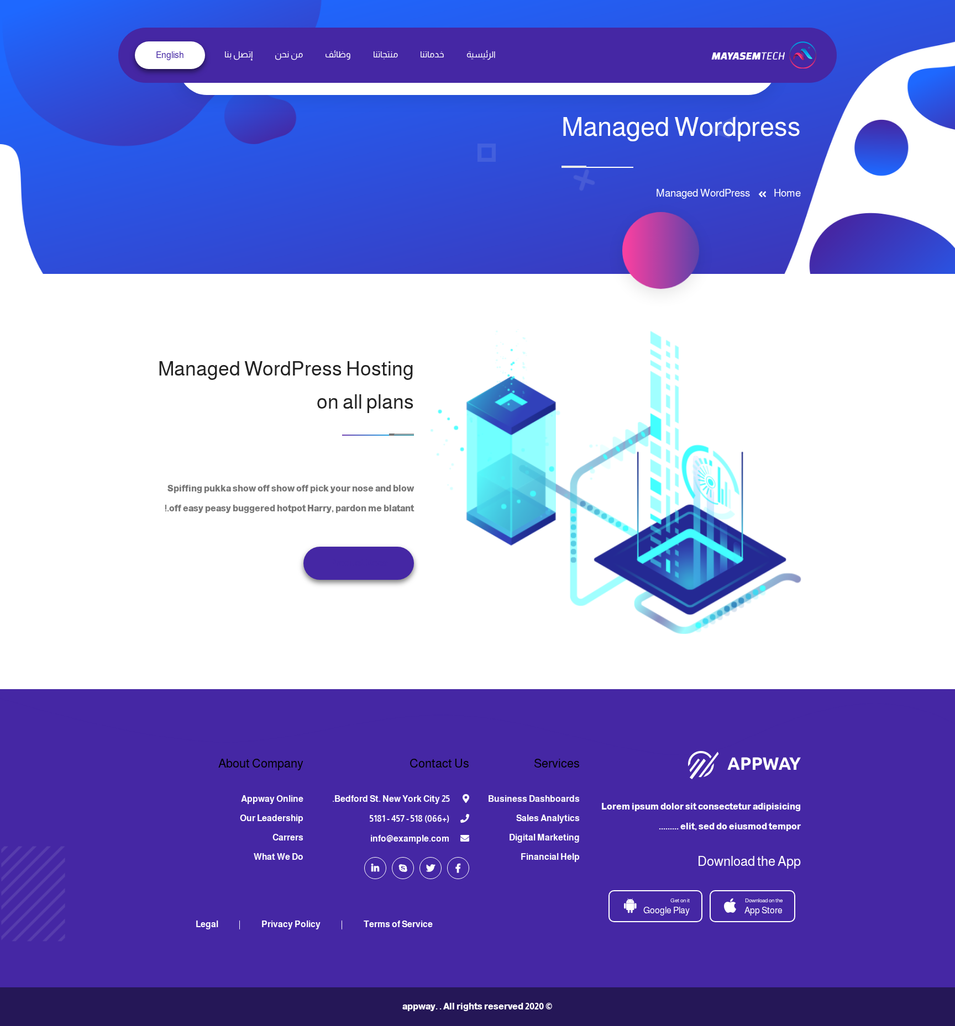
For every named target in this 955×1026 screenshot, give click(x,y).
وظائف (338, 54)
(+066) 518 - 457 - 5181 (409, 818)
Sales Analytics (548, 818)
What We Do (278, 856)
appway (418, 1006)
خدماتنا (432, 54)
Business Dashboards (534, 798)
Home (785, 193)
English (170, 55)
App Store (763, 906)
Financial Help (550, 856)
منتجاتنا (385, 54)
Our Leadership (271, 818)
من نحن (289, 54)
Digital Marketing (544, 837)
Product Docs (358, 563)
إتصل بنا (238, 54)
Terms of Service (398, 924)
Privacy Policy (291, 924)
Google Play (666, 906)
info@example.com (409, 838)
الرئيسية (481, 54)
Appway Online (272, 798)
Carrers (287, 837)
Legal (207, 924)
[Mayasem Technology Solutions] (765, 54)
